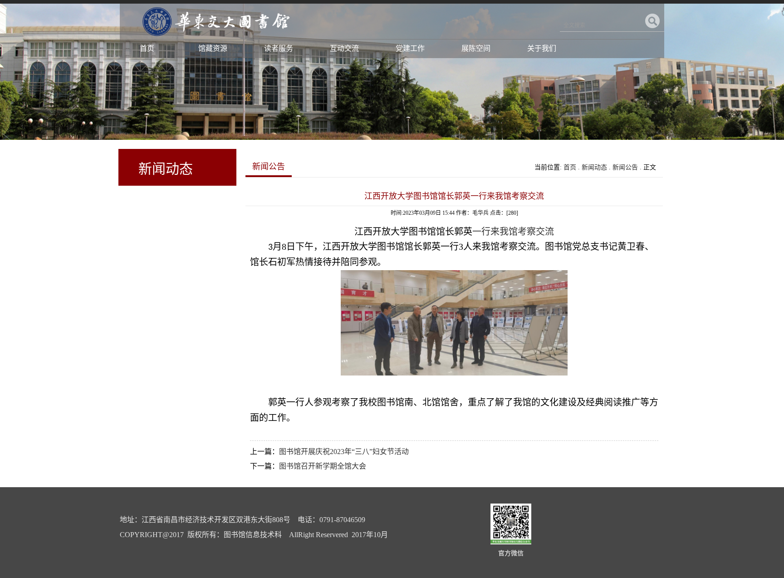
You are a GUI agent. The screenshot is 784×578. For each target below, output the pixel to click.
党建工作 (410, 48)
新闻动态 (594, 167)
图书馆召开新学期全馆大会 (322, 466)
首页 (147, 48)
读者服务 (278, 48)
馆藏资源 (212, 48)
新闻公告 (625, 167)
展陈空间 (475, 48)
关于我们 (541, 48)
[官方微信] (510, 542)
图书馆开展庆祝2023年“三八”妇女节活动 (344, 451)
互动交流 (344, 48)
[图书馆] (214, 38)
